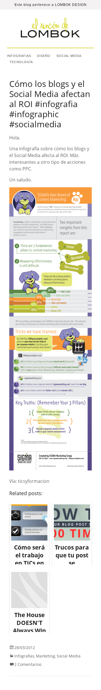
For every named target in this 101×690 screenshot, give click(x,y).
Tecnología (21, 62)
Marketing (45, 656)
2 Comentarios (28, 664)
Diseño (43, 55)
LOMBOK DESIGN (71, 5)
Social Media (68, 55)
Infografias (19, 55)
